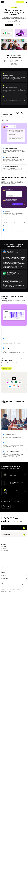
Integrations (4, 548)
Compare (3, 546)
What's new (4, 564)
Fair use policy (19, 589)
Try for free (20, 2)
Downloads (4, 544)
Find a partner (4, 552)
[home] (2, 2)
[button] (26, 2)
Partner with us (4, 550)
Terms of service (4, 589)
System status (4, 562)
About (2, 554)
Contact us (3, 558)
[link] (9, 25)
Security (3, 560)
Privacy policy (12, 589)
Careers (3, 556)
